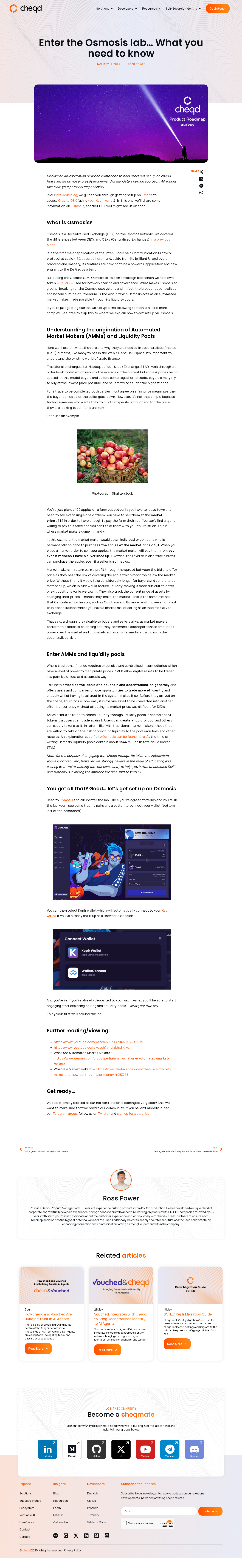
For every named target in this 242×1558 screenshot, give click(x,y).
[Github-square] (65, 1535)
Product (92, 1508)
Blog (56, 1493)
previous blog (66, 195)
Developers (125, 8)
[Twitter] (121, 1449)
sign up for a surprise (133, 1113)
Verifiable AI (27, 1515)
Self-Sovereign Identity (181, 8)
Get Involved (61, 1522)
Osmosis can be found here (123, 736)
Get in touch (218, 8)
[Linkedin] (86, 1535)
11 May (168, 1309)
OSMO (65, 283)
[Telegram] (55, 1535)
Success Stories (30, 1501)
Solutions (102, 8)
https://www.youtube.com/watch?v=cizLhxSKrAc (92, 1047)
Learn (57, 1508)
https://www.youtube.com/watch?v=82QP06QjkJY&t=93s (98, 1042)
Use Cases (26, 1522)
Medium (58, 1515)
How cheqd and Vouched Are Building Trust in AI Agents (48, 1316)
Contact (24, 1529)
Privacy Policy (72, 1550)
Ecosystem (26, 1508)
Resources (149, 8)
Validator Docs (96, 1522)
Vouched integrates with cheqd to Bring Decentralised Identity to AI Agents (120, 1319)
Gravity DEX (67, 200)
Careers (24, 1537)
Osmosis (77, 206)
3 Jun (28, 1309)
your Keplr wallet (101, 200)
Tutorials (93, 1515)
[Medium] (96, 1535)
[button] (203, 172)
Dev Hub (92, 1493)
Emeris (147, 195)
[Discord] (106, 1535)
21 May (98, 1309)
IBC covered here (88, 258)
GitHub (91, 1501)
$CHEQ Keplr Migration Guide (188, 1314)
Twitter (104, 1113)
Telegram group (65, 1113)
